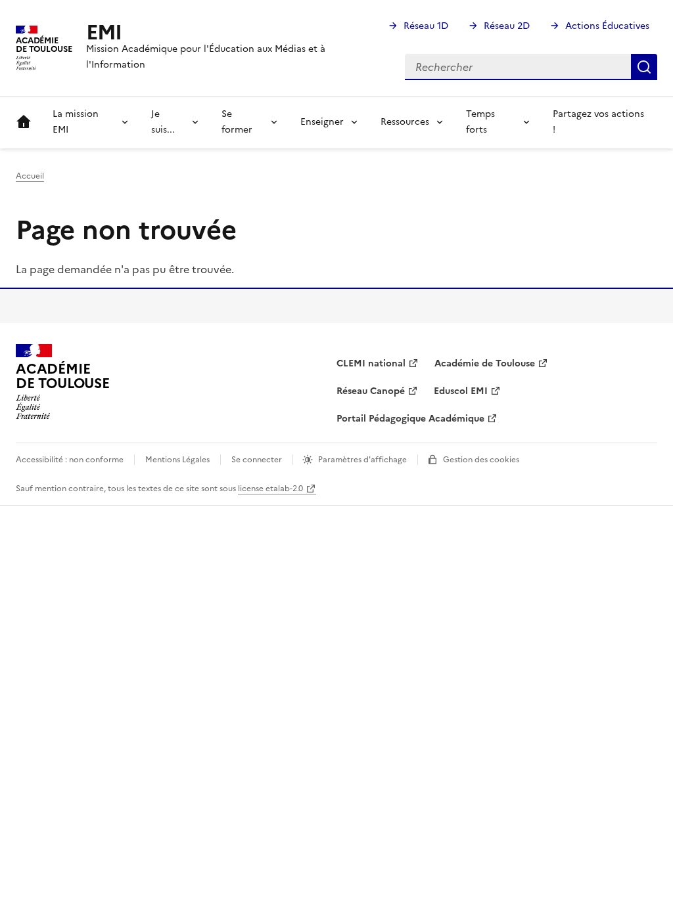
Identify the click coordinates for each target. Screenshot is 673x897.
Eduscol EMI (461, 391)
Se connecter (256, 460)
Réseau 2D (507, 26)
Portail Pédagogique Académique (410, 419)
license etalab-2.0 (270, 488)
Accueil (23, 122)
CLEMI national (371, 363)
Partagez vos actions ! (598, 122)
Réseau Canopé (370, 391)
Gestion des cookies (481, 460)
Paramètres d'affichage (362, 460)
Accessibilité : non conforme (70, 460)
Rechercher (644, 67)
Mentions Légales (177, 460)
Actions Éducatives (607, 26)
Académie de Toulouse (484, 363)
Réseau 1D (426, 26)
